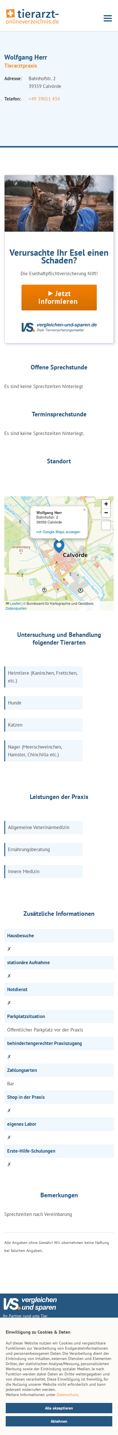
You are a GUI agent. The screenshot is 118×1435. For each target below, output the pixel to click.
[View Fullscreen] (106, 525)
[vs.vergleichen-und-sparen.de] (30, 1309)
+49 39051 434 (44, 99)
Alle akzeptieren (59, 1408)
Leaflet (15, 603)
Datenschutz (67, 1394)
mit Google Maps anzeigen (58, 531)
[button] (59, 546)
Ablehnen (59, 1421)
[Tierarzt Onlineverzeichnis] (32, 24)
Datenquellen (16, 608)
